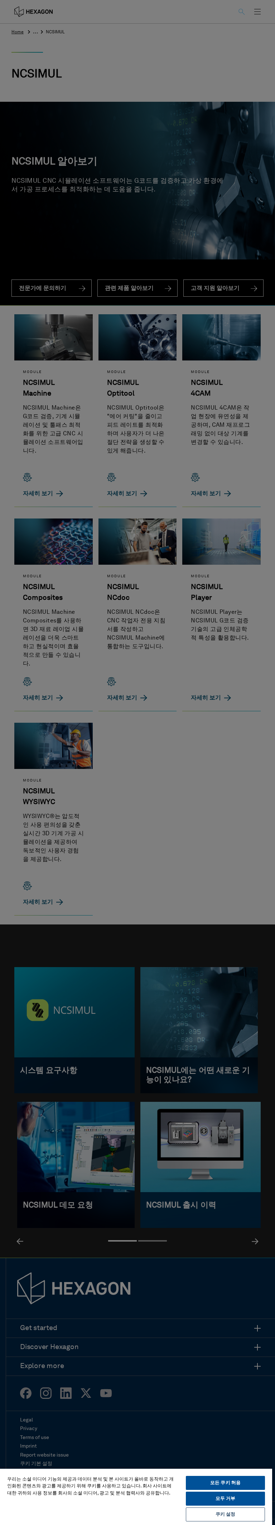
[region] (136, 1496)
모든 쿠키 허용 (225, 1483)
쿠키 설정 (226, 1514)
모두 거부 (226, 1498)
